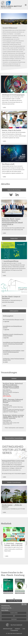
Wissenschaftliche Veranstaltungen (14, 438)
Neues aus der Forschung (14, 190)
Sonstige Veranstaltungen (14, 482)
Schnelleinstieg (5, 605)
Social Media (5, 610)
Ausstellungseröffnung (11, 261)
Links (24, 628)
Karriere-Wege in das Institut (11, 130)
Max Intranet (14, 619)
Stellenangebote (14, 310)
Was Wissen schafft (8, 164)
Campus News (14, 238)
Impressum (17, 628)
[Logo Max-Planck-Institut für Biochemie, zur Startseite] (11, 4)
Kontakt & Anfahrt (14, 612)
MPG (14, 615)
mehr (4, 107)
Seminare (14, 378)
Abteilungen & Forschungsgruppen (13, 95)
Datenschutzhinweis (7, 628)
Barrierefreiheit (14, 630)
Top (25, 604)
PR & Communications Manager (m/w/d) (13, 319)
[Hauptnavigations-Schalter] (25, 5)
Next (26, 543)
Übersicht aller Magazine (14, 600)
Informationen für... (7, 608)
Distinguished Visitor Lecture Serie (13, 461)
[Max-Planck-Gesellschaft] (8, 624)
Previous (2, 543)
